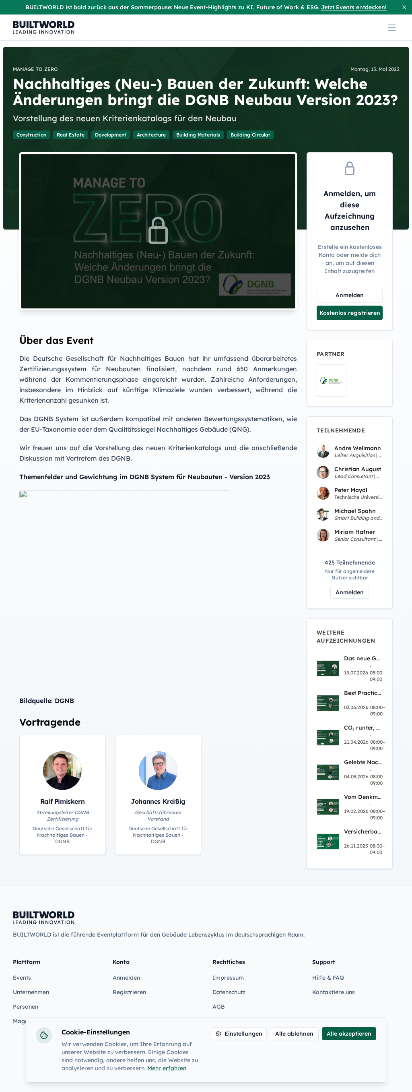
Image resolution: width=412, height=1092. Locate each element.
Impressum (228, 977)
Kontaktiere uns (333, 992)
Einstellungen (243, 1033)
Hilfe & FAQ (328, 977)
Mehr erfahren (166, 1068)
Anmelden (350, 295)
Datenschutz (228, 992)
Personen (25, 1006)
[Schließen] (404, 7)
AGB (218, 1006)
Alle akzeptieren (349, 1033)
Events (22, 977)
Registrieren (129, 992)
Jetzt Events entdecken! (354, 7)
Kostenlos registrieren (349, 312)
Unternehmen (31, 992)
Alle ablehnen (294, 1033)
